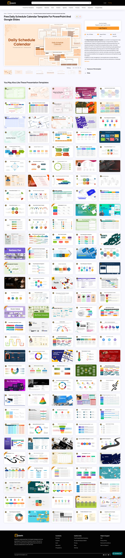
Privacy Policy (103, 540)
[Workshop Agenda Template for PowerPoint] (86, 341)
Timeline (58, 7)
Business (47, 7)
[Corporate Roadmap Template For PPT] (86, 487)
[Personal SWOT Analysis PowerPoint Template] (38, 166)
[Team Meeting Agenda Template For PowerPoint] (62, 487)
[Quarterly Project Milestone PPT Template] (14, 297)
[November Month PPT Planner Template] (109, 268)
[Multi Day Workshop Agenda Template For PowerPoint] (62, 224)
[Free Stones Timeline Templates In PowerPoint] (86, 502)
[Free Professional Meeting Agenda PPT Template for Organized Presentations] (14, 268)
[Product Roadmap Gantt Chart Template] (62, 181)
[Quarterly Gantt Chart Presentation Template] (14, 443)
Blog (75, 545)
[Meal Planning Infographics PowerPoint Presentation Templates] (38, 312)
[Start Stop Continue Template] (62, 414)
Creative (71, 7)
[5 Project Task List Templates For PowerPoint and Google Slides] (38, 108)
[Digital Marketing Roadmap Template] (62, 341)
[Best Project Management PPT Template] (38, 268)
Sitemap (76, 547)
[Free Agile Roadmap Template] (109, 312)
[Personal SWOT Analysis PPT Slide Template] (38, 210)
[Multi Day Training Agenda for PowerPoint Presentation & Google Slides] (86, 458)
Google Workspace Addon (80, 540)
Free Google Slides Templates (81, 538)
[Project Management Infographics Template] (14, 516)
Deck (52, 7)
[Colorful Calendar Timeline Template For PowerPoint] (38, 151)
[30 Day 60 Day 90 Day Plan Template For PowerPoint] (109, 341)
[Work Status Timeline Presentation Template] (109, 283)
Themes (84, 7)
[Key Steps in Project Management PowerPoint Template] (109, 297)
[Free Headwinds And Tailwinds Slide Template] (38, 473)
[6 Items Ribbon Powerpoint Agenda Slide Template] (14, 327)
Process (77, 7)
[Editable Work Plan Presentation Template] (38, 195)
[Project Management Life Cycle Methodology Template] (62, 356)
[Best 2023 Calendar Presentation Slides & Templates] (109, 108)
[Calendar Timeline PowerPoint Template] (14, 108)
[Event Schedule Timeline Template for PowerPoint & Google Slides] (62, 137)
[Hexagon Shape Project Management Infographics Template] (38, 283)
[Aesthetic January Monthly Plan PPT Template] (62, 122)
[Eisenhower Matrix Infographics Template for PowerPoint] (38, 502)
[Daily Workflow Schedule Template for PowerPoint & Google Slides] (109, 93)
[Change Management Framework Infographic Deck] (109, 502)
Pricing (110, 2)
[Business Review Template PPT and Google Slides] (109, 239)
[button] (81, 43)
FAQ (101, 538)
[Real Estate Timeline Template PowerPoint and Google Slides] (14, 473)
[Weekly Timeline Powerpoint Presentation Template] (109, 327)
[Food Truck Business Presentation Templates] (38, 516)
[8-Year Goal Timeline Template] (38, 297)
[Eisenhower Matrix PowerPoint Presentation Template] (14, 414)
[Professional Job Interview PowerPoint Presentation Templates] (86, 254)
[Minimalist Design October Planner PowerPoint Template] (14, 122)
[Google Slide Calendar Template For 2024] (14, 93)
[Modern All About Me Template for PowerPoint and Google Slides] (86, 166)
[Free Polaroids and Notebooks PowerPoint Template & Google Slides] (14, 312)
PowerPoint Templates (28, 7)
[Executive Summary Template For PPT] (86, 429)
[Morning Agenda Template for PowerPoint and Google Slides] (109, 137)
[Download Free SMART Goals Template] (38, 254)
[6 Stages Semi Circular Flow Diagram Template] (14, 370)
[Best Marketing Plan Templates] (86, 195)
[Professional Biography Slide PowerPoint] (14, 181)
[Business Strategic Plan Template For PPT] (109, 414)
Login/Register (103, 28)
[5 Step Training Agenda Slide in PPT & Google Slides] (14, 502)
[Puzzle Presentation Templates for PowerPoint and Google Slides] (62, 283)
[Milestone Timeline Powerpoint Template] (62, 502)
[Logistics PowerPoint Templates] (109, 458)
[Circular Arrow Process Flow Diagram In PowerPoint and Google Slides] (38, 356)
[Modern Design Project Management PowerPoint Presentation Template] (86, 239)
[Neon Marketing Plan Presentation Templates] (14, 385)
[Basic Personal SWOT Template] (14, 210)
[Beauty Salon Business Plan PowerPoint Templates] (14, 283)
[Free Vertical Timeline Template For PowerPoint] (62, 473)
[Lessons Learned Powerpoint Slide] (86, 312)
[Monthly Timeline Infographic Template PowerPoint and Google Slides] (62, 268)
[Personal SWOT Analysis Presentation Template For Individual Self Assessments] (109, 151)
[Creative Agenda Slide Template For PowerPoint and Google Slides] (38, 181)
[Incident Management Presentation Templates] (86, 122)
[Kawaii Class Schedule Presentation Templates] (86, 93)
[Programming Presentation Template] (14, 400)
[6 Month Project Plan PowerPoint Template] (109, 400)
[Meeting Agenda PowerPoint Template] (62, 297)
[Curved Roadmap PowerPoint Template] (109, 385)
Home (5, 13)
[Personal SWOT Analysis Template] (86, 181)
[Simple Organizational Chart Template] (86, 473)
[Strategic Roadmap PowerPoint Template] (109, 443)
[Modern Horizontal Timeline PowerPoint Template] (38, 458)
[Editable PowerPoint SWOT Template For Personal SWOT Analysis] (62, 151)
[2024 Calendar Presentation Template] (38, 93)
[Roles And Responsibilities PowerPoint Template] (86, 297)
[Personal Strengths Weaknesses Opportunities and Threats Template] (14, 224)
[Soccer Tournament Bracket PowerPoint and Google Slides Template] (86, 370)
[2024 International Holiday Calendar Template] (62, 108)
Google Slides (98, 7)
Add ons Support (104, 545)
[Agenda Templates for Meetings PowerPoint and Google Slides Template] (109, 429)
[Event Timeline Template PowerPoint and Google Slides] (86, 385)
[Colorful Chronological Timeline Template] (14, 487)
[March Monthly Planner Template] (86, 224)
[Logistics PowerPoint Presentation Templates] (62, 400)
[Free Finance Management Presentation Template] (38, 487)
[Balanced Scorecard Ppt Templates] (38, 429)
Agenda (65, 7)
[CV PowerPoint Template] (38, 341)
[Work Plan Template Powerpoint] (86, 137)
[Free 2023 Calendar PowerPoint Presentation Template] (86, 108)
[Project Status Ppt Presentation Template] (62, 516)
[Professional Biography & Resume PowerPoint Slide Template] (38, 443)
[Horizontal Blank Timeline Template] (62, 239)
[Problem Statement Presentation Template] (86, 516)
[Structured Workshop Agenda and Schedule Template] (109, 224)
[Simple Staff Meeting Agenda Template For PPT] (86, 283)
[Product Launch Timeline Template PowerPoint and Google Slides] (86, 151)
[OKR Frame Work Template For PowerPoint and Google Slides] (38, 370)
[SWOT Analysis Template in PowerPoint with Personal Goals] (38, 224)
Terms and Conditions (105, 543)
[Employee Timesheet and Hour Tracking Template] (38, 137)
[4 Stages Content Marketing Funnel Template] (38, 414)
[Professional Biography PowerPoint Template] (14, 239)
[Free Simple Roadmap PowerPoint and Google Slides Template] (14, 458)
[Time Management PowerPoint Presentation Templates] (38, 122)
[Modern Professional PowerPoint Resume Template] (38, 385)
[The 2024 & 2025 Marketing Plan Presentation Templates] (109, 210)
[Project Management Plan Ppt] (86, 268)
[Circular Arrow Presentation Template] (62, 385)
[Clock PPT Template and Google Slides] (62, 166)
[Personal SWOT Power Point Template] (14, 195)
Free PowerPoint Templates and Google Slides (23, 13)
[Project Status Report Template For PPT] (109, 195)
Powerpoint (10, 13)
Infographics (39, 7)
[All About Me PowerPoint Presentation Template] (86, 400)
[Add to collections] (77, 16)
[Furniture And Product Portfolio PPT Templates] (62, 443)
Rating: (69, 68)
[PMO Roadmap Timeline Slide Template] (38, 239)
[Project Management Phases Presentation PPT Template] (14, 341)
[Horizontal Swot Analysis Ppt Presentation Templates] (86, 443)
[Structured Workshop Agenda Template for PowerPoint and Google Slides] (86, 414)
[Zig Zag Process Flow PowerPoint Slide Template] (109, 516)
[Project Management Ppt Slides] (109, 122)
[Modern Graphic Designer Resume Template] (38, 327)
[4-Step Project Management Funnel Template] (62, 429)
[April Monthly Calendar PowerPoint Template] (62, 458)
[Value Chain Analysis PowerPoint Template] (62, 254)
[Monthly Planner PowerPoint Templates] (14, 137)
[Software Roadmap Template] (109, 370)
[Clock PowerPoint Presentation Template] (14, 166)
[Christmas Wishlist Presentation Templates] (109, 356)
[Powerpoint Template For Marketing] (62, 312)
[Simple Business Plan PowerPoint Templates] (109, 166)
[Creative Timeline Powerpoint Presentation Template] (109, 181)
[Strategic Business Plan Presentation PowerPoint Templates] (14, 254)
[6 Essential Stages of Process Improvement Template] (109, 254)
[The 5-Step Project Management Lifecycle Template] (14, 151)
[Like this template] (80, 16)
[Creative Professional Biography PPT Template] (14, 356)
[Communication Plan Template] (14, 429)
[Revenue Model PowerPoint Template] (62, 327)
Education (90, 7)
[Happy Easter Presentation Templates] (109, 473)
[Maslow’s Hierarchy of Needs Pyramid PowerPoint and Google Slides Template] (38, 400)
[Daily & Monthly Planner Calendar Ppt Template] (62, 93)
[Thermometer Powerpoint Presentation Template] (86, 356)
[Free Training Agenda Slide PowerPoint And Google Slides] (62, 210)
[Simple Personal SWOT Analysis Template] (62, 370)
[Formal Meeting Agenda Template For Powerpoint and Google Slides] (62, 195)
